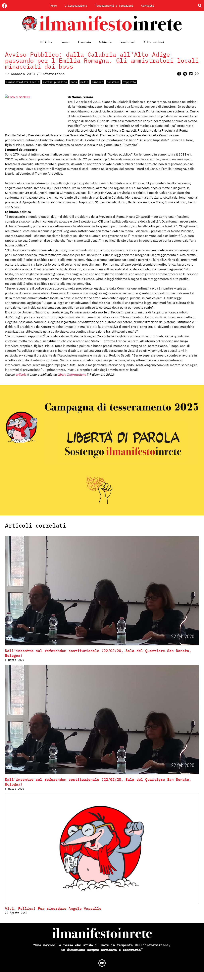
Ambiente (105, 42)
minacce (97, 82)
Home (53, 5)
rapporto (129, 82)
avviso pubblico (55, 82)
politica (113, 82)
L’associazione (76, 5)
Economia (84, 42)
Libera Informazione (72, 374)
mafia (84, 82)
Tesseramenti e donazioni (114, 5)
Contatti (147, 5)
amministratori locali (22, 82)
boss (74, 82)
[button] (199, 5)
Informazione (53, 74)
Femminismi (127, 42)
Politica (46, 42)
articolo (21, 374)
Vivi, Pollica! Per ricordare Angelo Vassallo (53, 908)
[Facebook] (4, 5)
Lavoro (65, 42)
